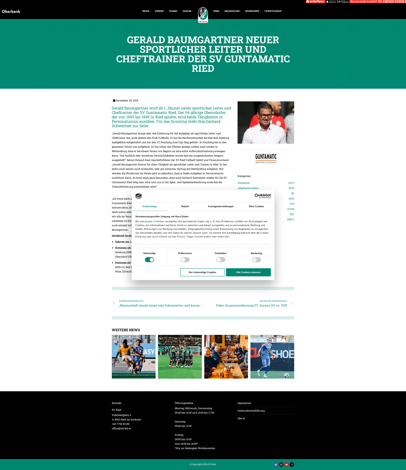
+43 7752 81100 (120, 423)
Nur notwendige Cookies (202, 272)
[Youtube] (286, 464)
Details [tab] (185, 206)
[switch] (185, 259)
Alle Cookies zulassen (248, 272)
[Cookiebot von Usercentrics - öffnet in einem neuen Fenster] (257, 196)
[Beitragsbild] (134, 357)
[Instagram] (281, 464)
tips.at (241, 418)
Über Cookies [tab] (256, 206)
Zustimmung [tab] (149, 206)
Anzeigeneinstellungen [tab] (221, 206)
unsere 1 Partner (154, 221)
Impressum (244, 403)
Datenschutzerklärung (251, 410)
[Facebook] (276, 464)
